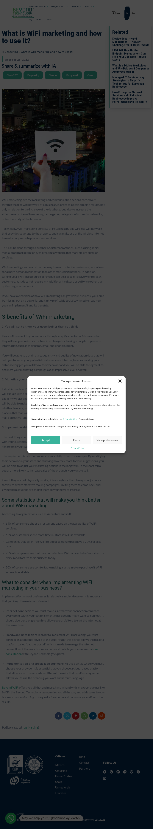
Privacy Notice (70, 419)
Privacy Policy (77, 448)
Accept (45, 440)
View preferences (107, 440)
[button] (120, 381)
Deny (76, 440)
